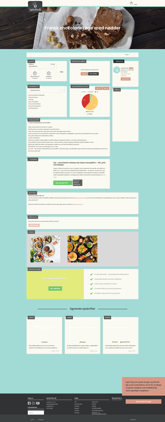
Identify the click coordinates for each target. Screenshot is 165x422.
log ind (84, 74)
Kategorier (95, 402)
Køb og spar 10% (62, 183)
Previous (30, 249)
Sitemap (76, 412)
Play (28, 249)
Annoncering (78, 404)
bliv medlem (93, 74)
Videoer (94, 404)
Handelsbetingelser (97, 410)
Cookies (76, 410)
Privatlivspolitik (96, 408)
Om (75, 402)
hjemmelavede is (80, 198)
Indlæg (94, 406)
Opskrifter (35, 7)
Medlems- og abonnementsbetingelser (99, 413)
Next (134, 249)
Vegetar (90, 114)
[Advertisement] (125, 115)
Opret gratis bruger (143, 401)
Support (76, 408)
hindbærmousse (78, 204)
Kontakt (76, 406)
